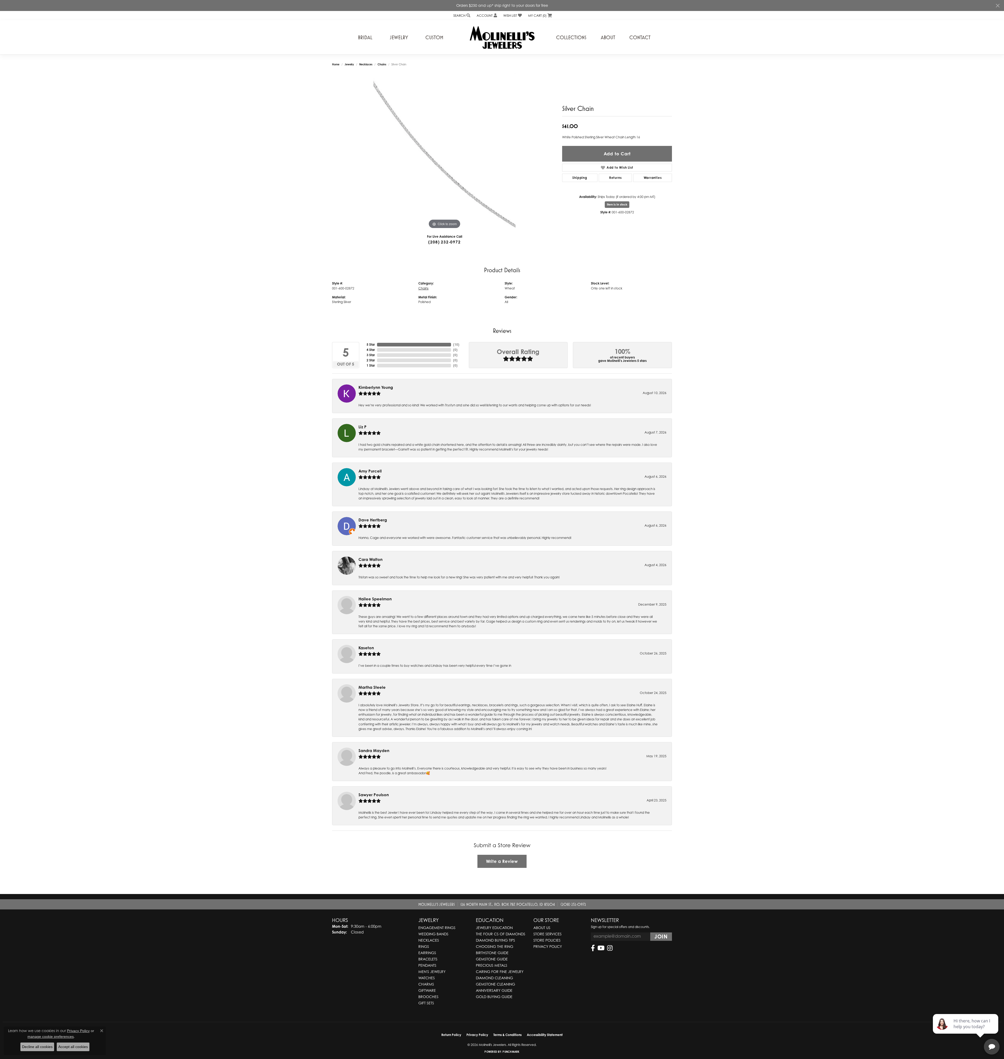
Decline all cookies (37, 1047)
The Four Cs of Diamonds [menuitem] (500, 934)
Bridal (365, 37)
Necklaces (365, 64)
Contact (640, 37)
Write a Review (502, 861)
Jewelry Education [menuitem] (494, 927)
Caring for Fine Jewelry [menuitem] (499, 971)
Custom (434, 37)
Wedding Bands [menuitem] (433, 934)
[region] (444, 151)
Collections (571, 37)
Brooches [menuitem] (428, 996)
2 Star (371, 360)
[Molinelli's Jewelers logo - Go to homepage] (502, 37)
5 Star (371, 344)
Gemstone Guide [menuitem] (492, 959)
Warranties (653, 178)
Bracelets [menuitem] (427, 959)
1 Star (371, 365)
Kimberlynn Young (375, 387)
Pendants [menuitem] (427, 965)
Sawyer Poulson (373, 794)
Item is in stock (617, 204)
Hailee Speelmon (375, 598)
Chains (382, 64)
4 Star (371, 350)
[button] (461, 15)
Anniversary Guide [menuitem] (494, 990)
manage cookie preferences (50, 1036)
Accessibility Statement (545, 1035)
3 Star (371, 355)
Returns (615, 178)
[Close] (997, 5)
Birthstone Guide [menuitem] (492, 952)
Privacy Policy (547, 946)
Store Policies (547, 940)
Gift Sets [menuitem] (426, 1003)
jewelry (349, 64)
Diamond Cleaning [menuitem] (494, 978)
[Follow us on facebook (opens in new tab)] (593, 948)
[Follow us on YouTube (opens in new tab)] (600, 948)
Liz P (362, 426)
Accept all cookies (73, 1047)
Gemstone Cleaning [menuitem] (495, 984)
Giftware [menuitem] (427, 990)
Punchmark (511, 1051)
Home (335, 64)
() (456, 344)
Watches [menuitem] (426, 978)
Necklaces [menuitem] (428, 940)
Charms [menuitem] (426, 984)
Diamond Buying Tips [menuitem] (495, 940)
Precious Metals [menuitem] (491, 965)
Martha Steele (372, 687)
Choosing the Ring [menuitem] (494, 946)
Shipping (579, 178)
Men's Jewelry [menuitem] (432, 971)
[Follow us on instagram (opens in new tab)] (610, 948)
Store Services (547, 934)
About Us (541, 927)
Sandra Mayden (373, 750)
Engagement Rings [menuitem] (436, 927)
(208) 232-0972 (444, 242)
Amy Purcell (370, 471)
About (608, 37)
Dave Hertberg (372, 519)
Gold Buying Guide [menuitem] (494, 996)
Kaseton (366, 647)
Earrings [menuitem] (427, 952)
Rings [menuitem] (423, 946)
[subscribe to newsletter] (661, 936)
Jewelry (399, 37)
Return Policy (451, 1035)
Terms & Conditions (507, 1035)
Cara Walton (370, 559)
